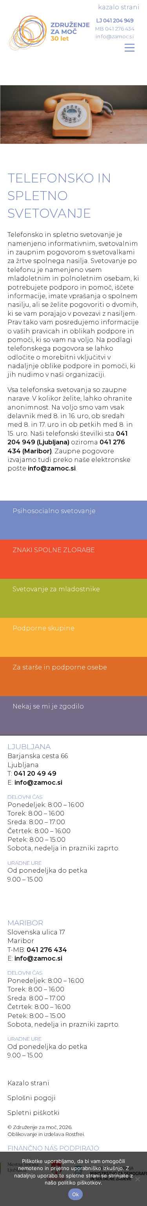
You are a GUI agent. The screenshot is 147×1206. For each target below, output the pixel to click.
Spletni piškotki (33, 1113)
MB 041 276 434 (115, 28)
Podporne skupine (43, 628)
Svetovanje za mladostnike (56, 589)
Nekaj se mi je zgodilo (48, 706)
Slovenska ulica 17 (36, 932)
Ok (75, 1194)
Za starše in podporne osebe (60, 667)
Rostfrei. (75, 1134)
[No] (137, 1179)
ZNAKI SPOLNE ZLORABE (54, 550)
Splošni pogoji (31, 1098)
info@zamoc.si (115, 36)
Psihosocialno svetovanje (54, 511)
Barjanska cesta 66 (37, 756)
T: (31, 773)
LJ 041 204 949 (114, 20)
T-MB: (37, 950)
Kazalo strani (119, 7)
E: (34, 782)
